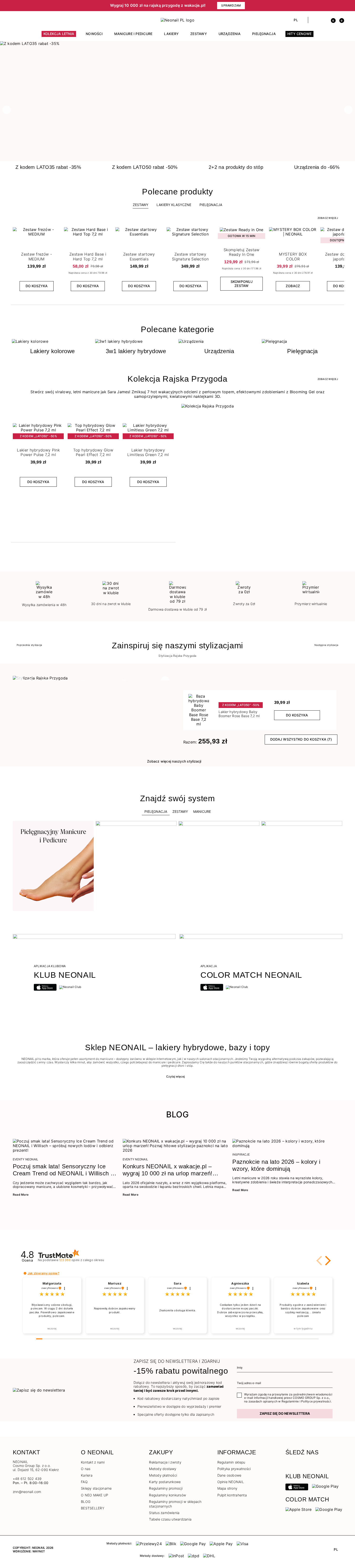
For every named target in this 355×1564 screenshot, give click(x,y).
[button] (37, 5)
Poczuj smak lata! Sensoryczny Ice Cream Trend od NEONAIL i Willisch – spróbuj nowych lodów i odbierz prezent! (63, 1170)
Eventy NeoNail (25, 1159)
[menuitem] (59, 36)
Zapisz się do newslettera (285, 1413)
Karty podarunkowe (165, 1482)
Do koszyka (37, 286)
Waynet (38, 1551)
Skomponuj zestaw (242, 283)
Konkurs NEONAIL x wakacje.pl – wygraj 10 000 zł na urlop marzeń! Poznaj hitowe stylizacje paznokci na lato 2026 (171, 1170)
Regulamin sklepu (231, 1462)
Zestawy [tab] (140, 205)
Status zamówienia (164, 1513)
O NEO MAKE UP (94, 1495)
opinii (81, 1260)
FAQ (84, 1482)
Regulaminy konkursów (167, 1495)
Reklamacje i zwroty (165, 1462)
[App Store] (296, 1486)
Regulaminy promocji (166, 1488)
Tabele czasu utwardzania (170, 1519)
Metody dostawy (162, 1469)
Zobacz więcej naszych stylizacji (174, 761)
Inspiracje (241, 1154)
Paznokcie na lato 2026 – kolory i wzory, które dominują (276, 1165)
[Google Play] (325, 1485)
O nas (85, 1469)
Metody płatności (163, 1475)
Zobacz (293, 286)
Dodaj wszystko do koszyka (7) (301, 739)
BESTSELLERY (92, 1508)
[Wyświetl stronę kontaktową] (23, 20)
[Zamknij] (340, 5)
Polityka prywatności (234, 1469)
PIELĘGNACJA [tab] (210, 205)
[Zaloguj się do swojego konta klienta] (322, 20)
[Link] (177, 43)
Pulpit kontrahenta (232, 1495)
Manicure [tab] (202, 811)
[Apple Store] (298, 1509)
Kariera (86, 1475)
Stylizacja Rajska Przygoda (177, 655)
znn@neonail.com (27, 1492)
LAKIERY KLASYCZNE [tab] (173, 205)
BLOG (85, 1502)
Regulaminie (290, 1401)
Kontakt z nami (93, 1462)
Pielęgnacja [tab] (155, 811)
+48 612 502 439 (27, 1479)
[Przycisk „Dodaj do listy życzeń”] (56, 232)
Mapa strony (227, 1488)
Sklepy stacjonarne (96, 1488)
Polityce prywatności (316, 1401)
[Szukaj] (314, 20)
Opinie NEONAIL (230, 1482)
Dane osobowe (229, 1475)
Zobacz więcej (328, 217)
